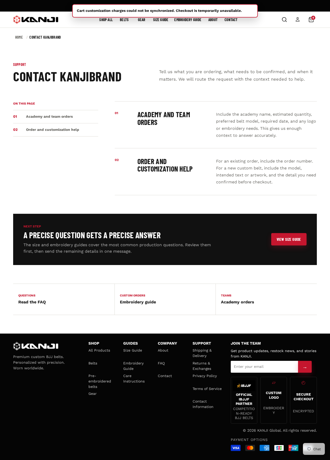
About (213, 19)
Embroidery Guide (187, 19)
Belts (124, 19)
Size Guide (160, 19)
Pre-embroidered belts (99, 381)
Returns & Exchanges (202, 366)
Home (19, 37)
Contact (231, 19)
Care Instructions (134, 378)
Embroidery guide (138, 299)
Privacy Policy (205, 376)
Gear (141, 19)
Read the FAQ (32, 299)
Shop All (106, 19)
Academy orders (237, 299)
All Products (99, 350)
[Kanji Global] (35, 19)
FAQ (161, 363)
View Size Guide (289, 239)
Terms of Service (207, 389)
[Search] (284, 19)
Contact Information (203, 404)
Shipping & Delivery (202, 353)
